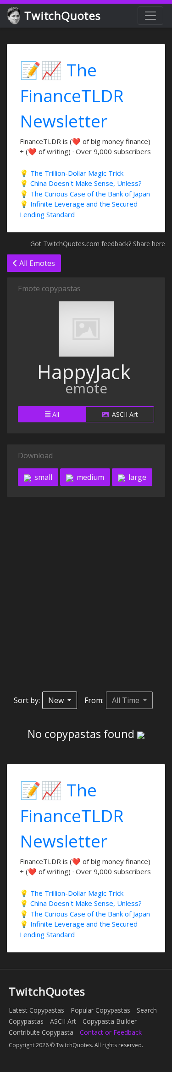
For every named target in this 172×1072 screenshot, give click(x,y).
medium (89, 477)
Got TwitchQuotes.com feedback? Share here (97, 243)
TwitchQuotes (62, 15)
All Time (126, 700)
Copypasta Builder (110, 1021)
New (57, 700)
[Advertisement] (86, 594)
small (42, 477)
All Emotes (36, 263)
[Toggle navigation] (150, 15)
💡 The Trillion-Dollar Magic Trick (71, 173)
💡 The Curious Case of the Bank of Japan (85, 193)
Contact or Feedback (111, 1032)
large (136, 477)
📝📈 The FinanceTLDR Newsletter (72, 95)
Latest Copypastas (36, 1010)
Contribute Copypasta (41, 1032)
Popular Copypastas (100, 1010)
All (54, 414)
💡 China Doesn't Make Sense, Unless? (81, 183)
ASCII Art (124, 414)
